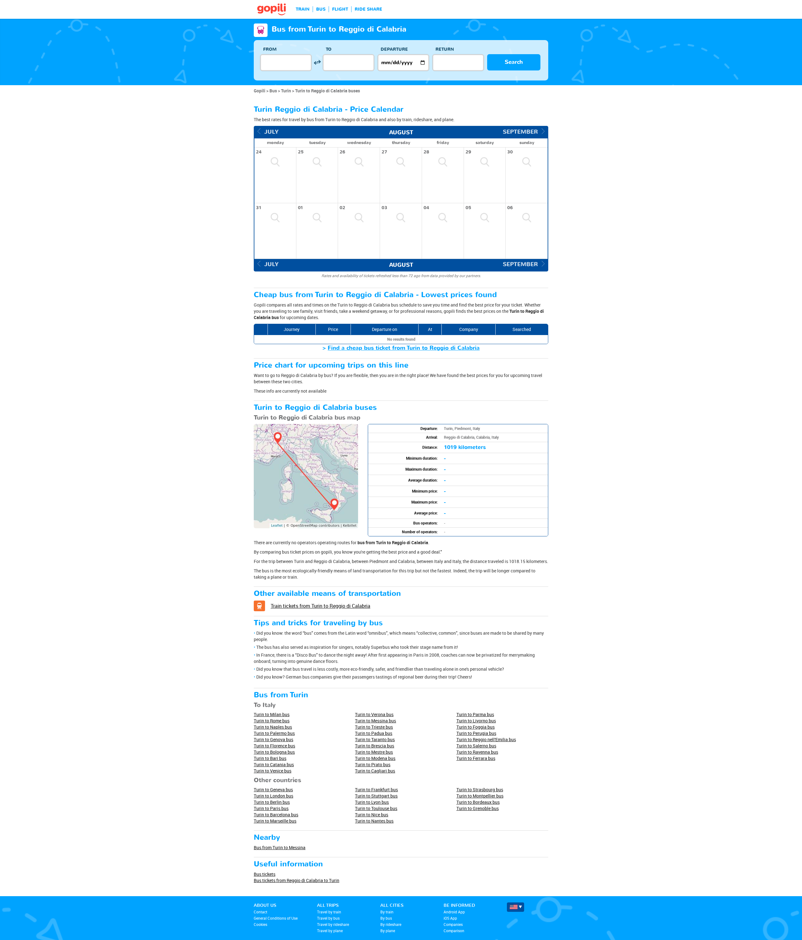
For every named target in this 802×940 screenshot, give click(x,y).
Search (514, 62)
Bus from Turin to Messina (279, 847)
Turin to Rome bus (271, 721)
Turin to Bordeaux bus (478, 802)
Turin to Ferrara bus (475, 758)
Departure (394, 49)
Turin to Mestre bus (374, 752)
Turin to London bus (273, 796)
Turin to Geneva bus (273, 790)
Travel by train (329, 911)
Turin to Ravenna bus (477, 752)
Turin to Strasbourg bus (479, 790)
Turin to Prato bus (372, 764)
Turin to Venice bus (272, 771)
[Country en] (515, 907)
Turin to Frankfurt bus (376, 790)
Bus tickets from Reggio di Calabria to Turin (296, 880)
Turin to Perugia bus (476, 733)
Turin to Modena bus (375, 758)
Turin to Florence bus (274, 746)
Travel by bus (328, 918)
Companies (453, 924)
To (328, 49)
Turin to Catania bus (274, 764)
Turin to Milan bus (271, 714)
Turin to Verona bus (374, 714)
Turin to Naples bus (273, 727)
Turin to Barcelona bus (276, 815)
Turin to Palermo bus (274, 733)
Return (444, 49)
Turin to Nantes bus (374, 821)
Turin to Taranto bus (375, 739)
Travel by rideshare (333, 924)
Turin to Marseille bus (275, 821)
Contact (260, 911)
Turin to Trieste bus (374, 727)
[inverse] (317, 62)
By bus (386, 918)
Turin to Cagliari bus (375, 771)
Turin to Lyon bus (372, 802)
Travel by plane (330, 930)
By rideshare (390, 924)
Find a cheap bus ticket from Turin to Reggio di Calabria (404, 348)
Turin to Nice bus (371, 815)
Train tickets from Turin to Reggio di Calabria (320, 605)
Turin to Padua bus (373, 733)
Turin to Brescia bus (374, 746)
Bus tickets (264, 874)
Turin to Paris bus (271, 808)
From (270, 49)
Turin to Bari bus (270, 758)
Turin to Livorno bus (476, 721)
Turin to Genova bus (273, 739)
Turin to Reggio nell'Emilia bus (486, 739)
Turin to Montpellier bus (479, 796)
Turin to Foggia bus (475, 727)
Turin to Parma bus (475, 714)
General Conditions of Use (276, 918)
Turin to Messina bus (375, 721)
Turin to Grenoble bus (477, 808)
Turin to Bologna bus (274, 752)
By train (386, 911)
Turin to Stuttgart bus (376, 796)
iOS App (450, 918)
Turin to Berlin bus (272, 802)
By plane (387, 930)
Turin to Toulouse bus (376, 808)
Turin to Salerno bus (476, 746)
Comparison (454, 930)
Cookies (260, 924)
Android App (454, 911)
